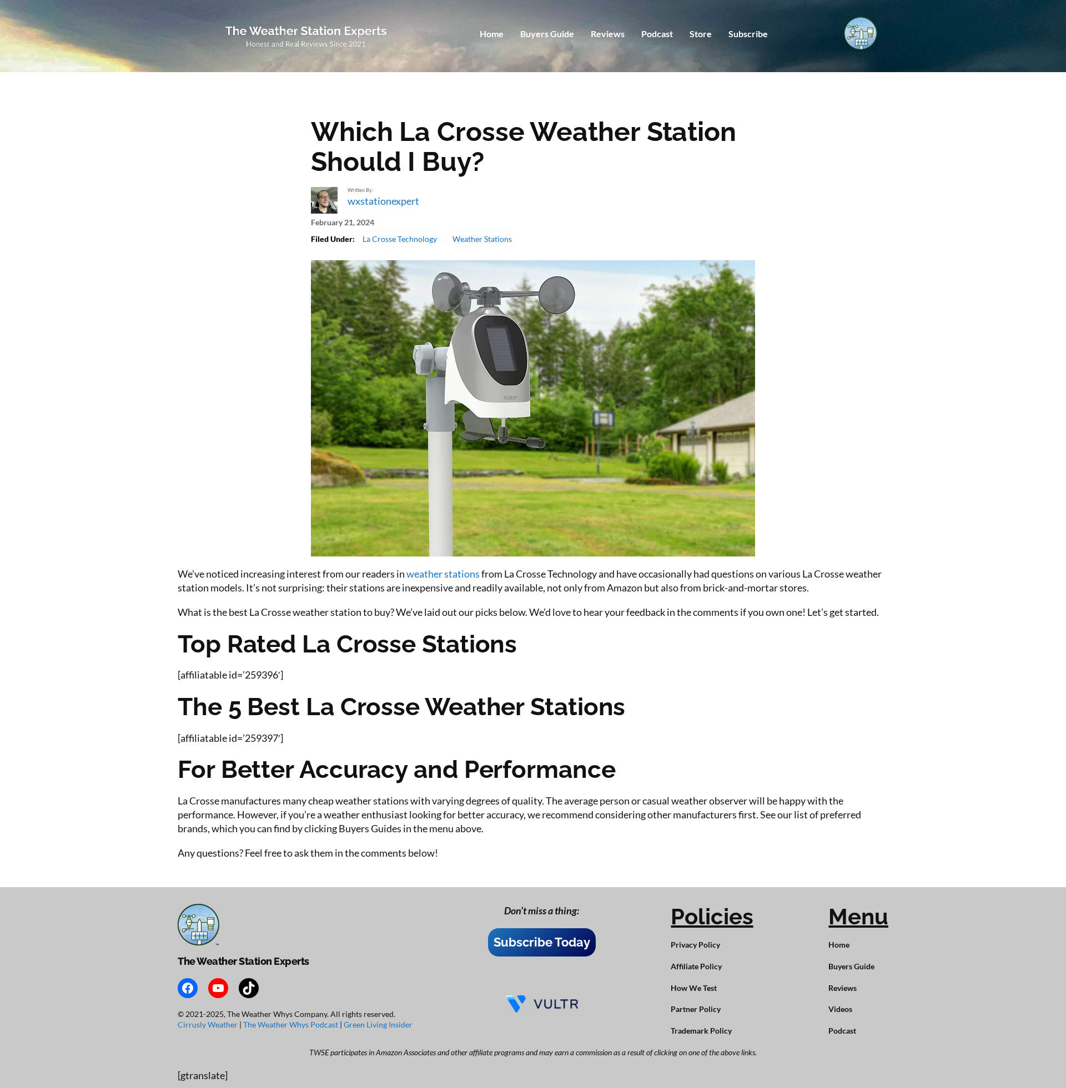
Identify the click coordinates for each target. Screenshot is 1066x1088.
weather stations (443, 574)
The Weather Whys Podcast (291, 1024)
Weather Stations (482, 239)
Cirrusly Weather (208, 1024)
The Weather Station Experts (243, 961)
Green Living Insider (378, 1024)
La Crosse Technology (400, 239)
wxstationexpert (383, 201)
